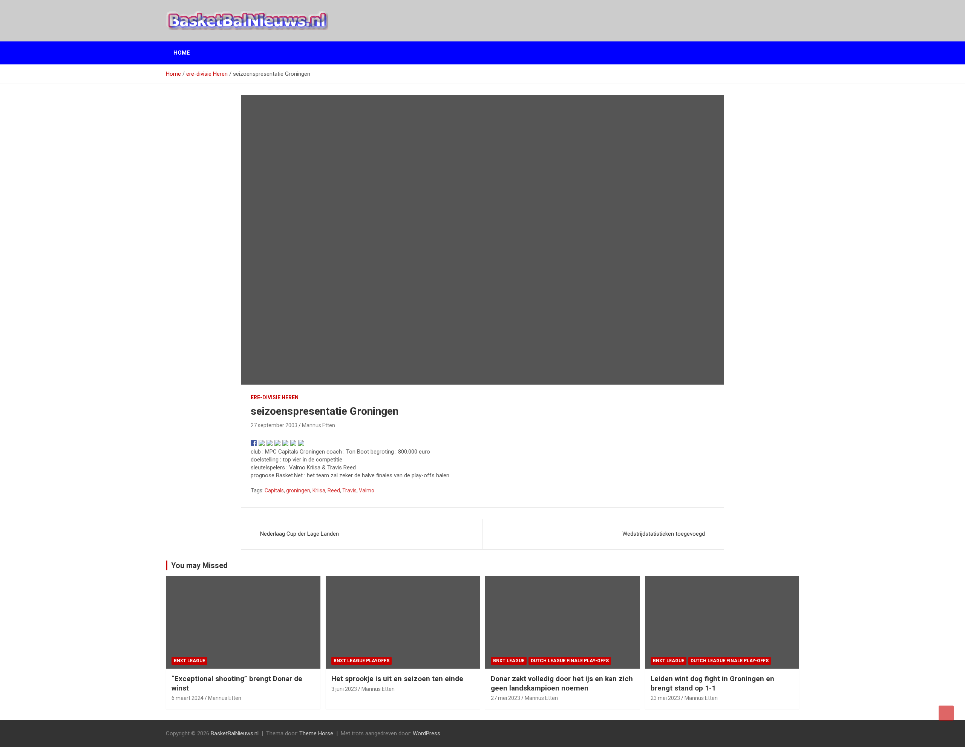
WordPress (426, 733)
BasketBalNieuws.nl (235, 733)
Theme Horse (316, 733)
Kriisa (318, 490)
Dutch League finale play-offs (570, 660)
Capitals (274, 490)
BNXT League (189, 660)
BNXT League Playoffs (361, 660)
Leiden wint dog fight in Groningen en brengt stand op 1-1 (712, 683)
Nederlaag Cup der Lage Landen (299, 533)
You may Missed (199, 565)
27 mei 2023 (505, 698)
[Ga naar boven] (946, 713)
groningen (298, 490)
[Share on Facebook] (254, 443)
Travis (349, 490)
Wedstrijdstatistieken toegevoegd (663, 533)
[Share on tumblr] (293, 443)
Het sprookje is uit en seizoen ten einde (397, 678)
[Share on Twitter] (262, 443)
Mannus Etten (318, 425)
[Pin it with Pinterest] (277, 443)
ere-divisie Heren (275, 397)
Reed (334, 490)
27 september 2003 (274, 425)
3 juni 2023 (344, 689)
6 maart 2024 (188, 698)
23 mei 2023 (665, 698)
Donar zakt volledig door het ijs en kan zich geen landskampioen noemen (562, 683)
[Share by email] (301, 443)
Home (181, 52)
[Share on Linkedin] (285, 443)
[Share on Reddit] (270, 443)
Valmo (366, 490)
